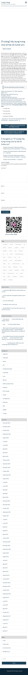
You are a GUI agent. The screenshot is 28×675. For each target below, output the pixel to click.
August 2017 (6, 619)
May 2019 (5, 564)
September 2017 (7, 616)
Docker (10, 250)
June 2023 (5, 445)
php (21, 266)
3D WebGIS (5, 244)
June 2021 (5, 523)
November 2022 (6, 467)
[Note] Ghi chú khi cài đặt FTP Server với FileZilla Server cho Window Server (14, 132)
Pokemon (5, 270)
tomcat (21, 273)
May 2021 (5, 527)
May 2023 (5, 449)
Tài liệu (4, 394)
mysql (4, 266)
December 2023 (6, 423)
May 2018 (5, 608)
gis (3, 254)
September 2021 (7, 512)
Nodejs (9, 266)
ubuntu (9, 276)
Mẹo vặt (5, 380)
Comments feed (6, 647)
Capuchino (5, 354)
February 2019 (6, 575)
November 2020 (6, 545)
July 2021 (5, 519)
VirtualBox (15, 276)
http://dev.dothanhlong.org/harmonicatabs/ (14, 87)
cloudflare (16, 247)
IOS (19, 257)
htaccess (10, 257)
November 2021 (6, 504)
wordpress (10, 279)
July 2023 (5, 441)
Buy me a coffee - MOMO (11, 234)
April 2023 (5, 452)
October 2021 (6, 508)
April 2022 (5, 493)
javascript (5, 260)
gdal (15, 250)
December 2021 (6, 501)
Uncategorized (6, 398)
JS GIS (10, 260)
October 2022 (6, 471)
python (22, 270)
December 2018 (6, 582)
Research (5, 387)
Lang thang (5, 372)
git (7, 254)
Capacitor (10, 247)
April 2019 (5, 567)
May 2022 (5, 489)
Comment (3, 168)
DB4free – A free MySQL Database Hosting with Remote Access (15, 126)
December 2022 (6, 463)
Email (2, 193)
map (23, 263)
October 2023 (6, 430)
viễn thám (21, 276)
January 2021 (6, 538)
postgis (10, 270)
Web (4, 406)
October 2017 (6, 612)
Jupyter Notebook (17, 260)
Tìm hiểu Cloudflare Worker (14, 324)
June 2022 (5, 486)
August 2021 (6, 515)
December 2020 (6, 541)
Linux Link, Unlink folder (8, 300)
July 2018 (5, 601)
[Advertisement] (14, 23)
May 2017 (5, 627)
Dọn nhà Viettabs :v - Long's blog (15, 159)
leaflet (4, 263)
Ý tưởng (5, 413)
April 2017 (5, 631)
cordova (22, 247)
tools (4, 276)
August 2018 (6, 597)
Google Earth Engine (19, 254)
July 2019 (5, 560)
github (11, 254)
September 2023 (7, 434)
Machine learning (16, 263)
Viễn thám (5, 402)
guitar (4, 257)
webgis (4, 279)
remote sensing (10, 273)
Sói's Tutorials (6, 391)
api (24, 244)
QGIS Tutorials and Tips (8, 383)
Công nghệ (5, 357)
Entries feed (5, 644)
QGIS (4, 273)
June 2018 (5, 605)
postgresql (17, 270)
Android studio (18, 244)
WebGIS (4, 409)
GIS (3, 365)
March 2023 (5, 456)
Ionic (15, 257)
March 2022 (5, 497)
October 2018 (6, 590)
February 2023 (6, 460)
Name (3, 186)
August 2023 (6, 437)
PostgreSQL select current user (10, 304)
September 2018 (7, 593)
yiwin (4, 324)
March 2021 (5, 534)
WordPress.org (6, 651)
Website (3, 200)
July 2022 (5, 482)
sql (17, 273)
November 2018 (6, 586)
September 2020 (7, 549)
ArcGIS (4, 247)
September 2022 (7, 475)
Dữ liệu (4, 361)
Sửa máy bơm (6, 319)
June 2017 (5, 623)
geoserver (21, 250)
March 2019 (5, 571)
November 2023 (6, 426)
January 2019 (6, 579)
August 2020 (6, 553)
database (5, 250)
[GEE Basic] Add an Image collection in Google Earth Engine (13, 332)
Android (11, 244)
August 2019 (6, 556)
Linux (9, 263)
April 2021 (5, 530)
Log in (4, 640)
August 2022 (6, 478)
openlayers (15, 266)
